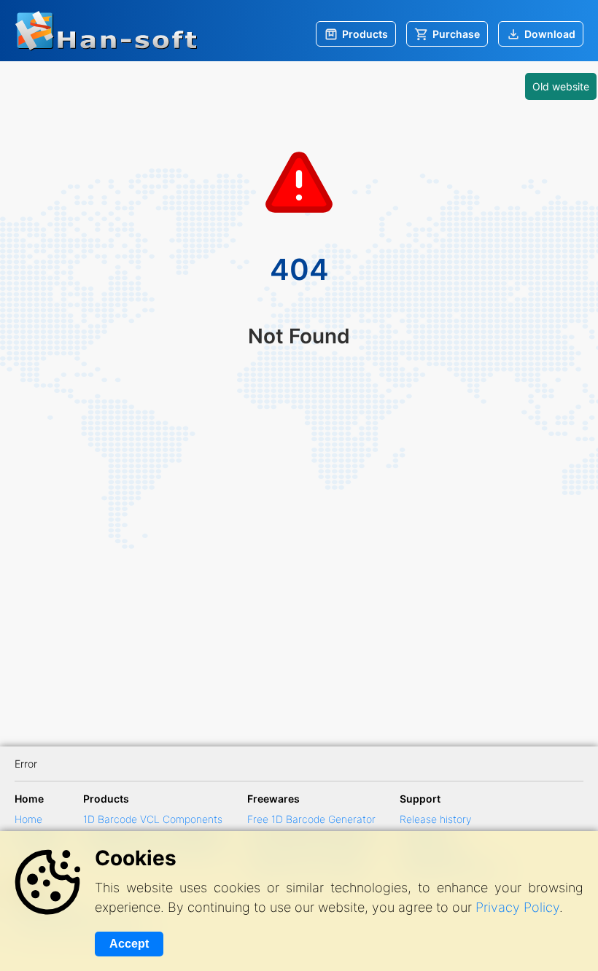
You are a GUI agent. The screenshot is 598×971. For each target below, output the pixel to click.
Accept (129, 943)
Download (549, 34)
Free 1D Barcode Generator (311, 819)
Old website (560, 86)
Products (365, 34)
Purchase (456, 34)
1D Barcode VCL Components (152, 819)
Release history (435, 819)
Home (28, 819)
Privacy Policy (517, 907)
